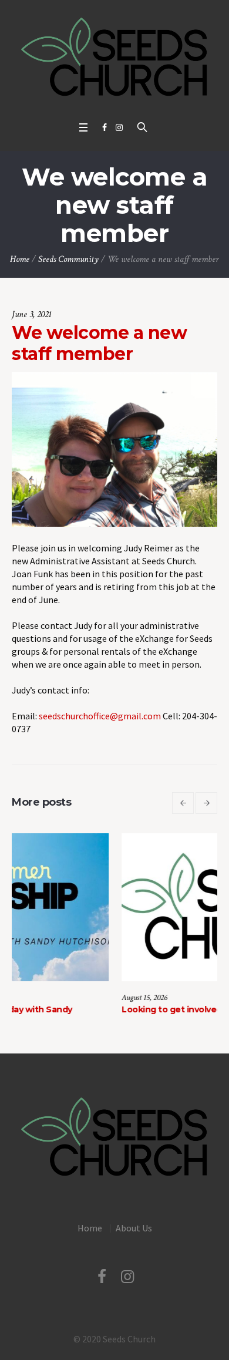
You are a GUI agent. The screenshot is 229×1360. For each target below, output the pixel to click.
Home (19, 259)
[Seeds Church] (114, 57)
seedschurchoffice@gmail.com (100, 716)
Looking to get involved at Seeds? (103, 1009)
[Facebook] (104, 127)
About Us (134, 1228)
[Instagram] (119, 127)
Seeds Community (68, 259)
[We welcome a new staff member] (114, 449)
